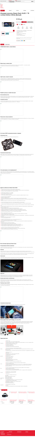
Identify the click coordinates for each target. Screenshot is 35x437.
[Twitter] (22, 40)
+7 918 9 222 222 (2, 433)
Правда (24, 10)
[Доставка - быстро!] (18, 26)
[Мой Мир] (24, 40)
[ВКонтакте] (21, 40)
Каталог (2, 10)
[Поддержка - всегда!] (31, 26)
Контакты (32, 10)
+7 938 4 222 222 (9, 434)
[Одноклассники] (23, 40)
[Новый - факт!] (23, 26)
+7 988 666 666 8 (2, 434)
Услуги (17, 10)
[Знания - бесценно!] (27, 26)
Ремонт (10, 10)
